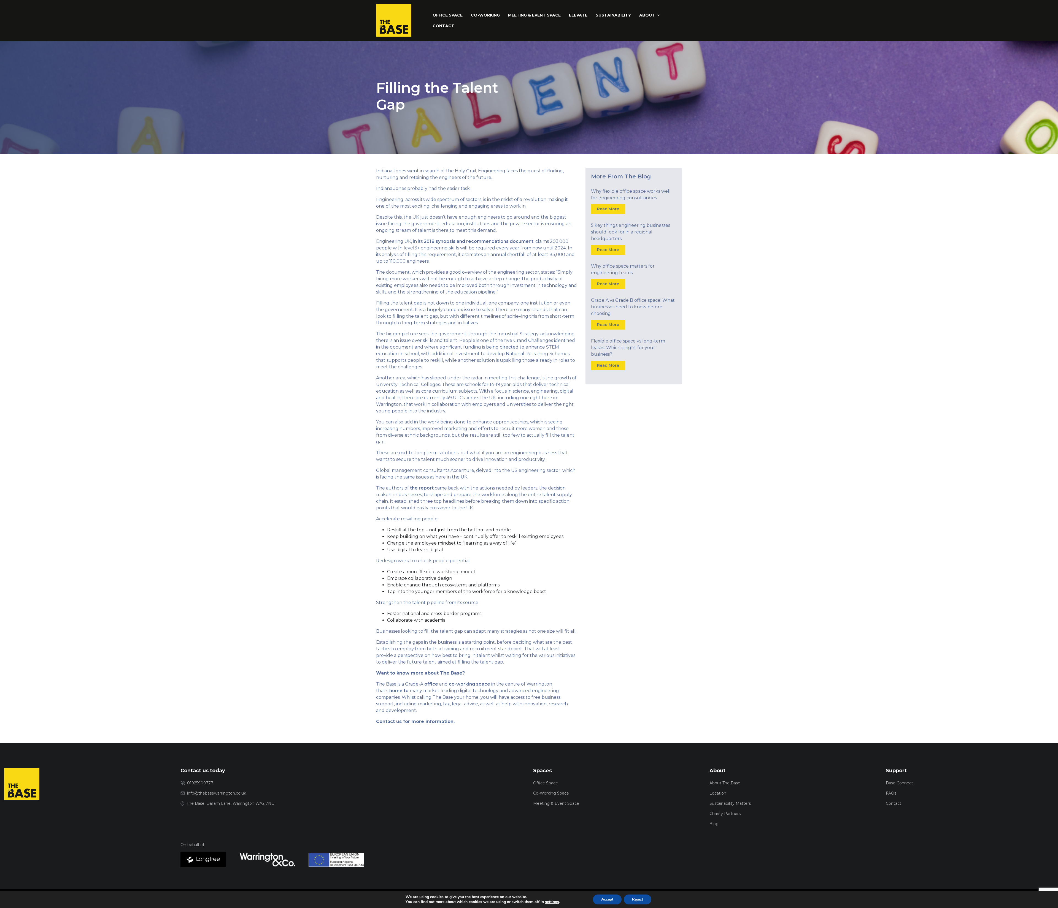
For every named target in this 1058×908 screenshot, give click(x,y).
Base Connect (899, 783)
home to (399, 690)
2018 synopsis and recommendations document (478, 241)
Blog (714, 823)
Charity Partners (725, 813)
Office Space (545, 783)
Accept (607, 899)
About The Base (724, 783)
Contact (893, 803)
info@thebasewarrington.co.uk (216, 793)
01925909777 (200, 783)
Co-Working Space (551, 793)
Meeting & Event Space (556, 803)
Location (717, 793)
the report (422, 488)
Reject (637, 899)
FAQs (891, 793)
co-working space (469, 684)
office (431, 684)
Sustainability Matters (730, 803)
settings (552, 901)
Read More (608, 208)
